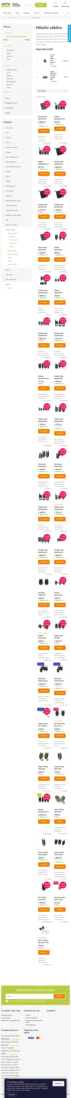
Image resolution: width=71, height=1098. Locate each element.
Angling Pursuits (11, 70)
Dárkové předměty (11, 162)
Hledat (41, 5)
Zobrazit (44, 217)
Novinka (9, 56)
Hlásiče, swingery (13, 233)
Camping (8, 152)
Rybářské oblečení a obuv (13, 201)
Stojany (10, 261)
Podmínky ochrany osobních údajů (34, 1021)
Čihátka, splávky (12, 251)
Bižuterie (8, 181)
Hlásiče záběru (13, 240)
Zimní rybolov (10, 191)
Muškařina (9, 196)
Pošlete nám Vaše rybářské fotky (10, 1020)
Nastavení (11, 1095)
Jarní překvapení (5, 1018)
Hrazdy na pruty (12, 264)
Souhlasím (58, 1084)
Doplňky (11, 247)
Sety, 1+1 (8, 142)
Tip (8, 59)
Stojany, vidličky (10, 230)
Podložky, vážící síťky (12, 210)
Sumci (7, 270)
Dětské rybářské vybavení (13, 167)
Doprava (28, 1015)
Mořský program (10, 186)
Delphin (9, 79)
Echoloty (8, 171)
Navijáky (8, 138)
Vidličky (10, 258)
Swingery (12, 237)
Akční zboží (9, 128)
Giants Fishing (10, 82)
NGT (8, 88)
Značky (8, 284)
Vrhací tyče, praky (11, 279)
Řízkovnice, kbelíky (11, 225)
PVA (7, 220)
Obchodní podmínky (32, 1018)
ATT (8, 73)
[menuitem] (7, 13)
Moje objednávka (31, 1025)
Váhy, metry (9, 275)
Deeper (9, 76)
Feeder (7, 176)
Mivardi (9, 85)
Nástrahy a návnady (11, 147)
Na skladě (10, 50)
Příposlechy (12, 243)
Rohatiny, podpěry (13, 254)
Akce (8, 53)
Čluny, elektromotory (12, 157)
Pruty (7, 133)
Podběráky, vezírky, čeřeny (13, 215)
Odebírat (59, 996)
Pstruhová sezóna (6, 1015)
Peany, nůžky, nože (11, 205)
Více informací (42, 1001)
